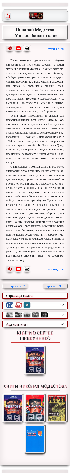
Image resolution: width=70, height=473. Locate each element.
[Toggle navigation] (63, 16)
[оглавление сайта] (36, 15)
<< (15, 286)
